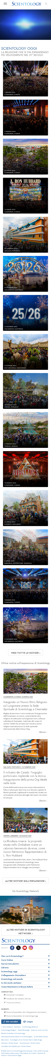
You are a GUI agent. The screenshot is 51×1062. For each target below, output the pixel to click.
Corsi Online (7, 960)
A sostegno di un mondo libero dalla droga (26, 1040)
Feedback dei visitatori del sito (18, 998)
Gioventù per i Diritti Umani (30, 1043)
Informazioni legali (14, 1055)
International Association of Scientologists (16, 1037)
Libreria (5, 967)
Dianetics (17, 1027)
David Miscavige (24, 1030)
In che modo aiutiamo (11, 983)
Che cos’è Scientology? (12, 956)
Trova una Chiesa (13, 1002)
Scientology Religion (8, 1030)
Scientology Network (30, 1027)
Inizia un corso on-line (39, 1030)
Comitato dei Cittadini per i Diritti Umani (16, 1046)
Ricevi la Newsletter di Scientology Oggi (22, 1016)
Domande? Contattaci (15, 995)
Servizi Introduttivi (10, 963)
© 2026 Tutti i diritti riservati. (25, 1051)
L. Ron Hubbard (7, 1027)
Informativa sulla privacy (10, 1053)
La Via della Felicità (41, 1037)
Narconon (5, 1040)
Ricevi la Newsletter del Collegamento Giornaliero (26, 1012)
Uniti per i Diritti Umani (9, 1043)
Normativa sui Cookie (28, 1053)
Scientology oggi (9, 971)
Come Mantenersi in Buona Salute (17, 986)
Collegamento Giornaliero (13, 975)
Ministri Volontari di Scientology (13, 1033)
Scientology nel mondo (12, 979)
